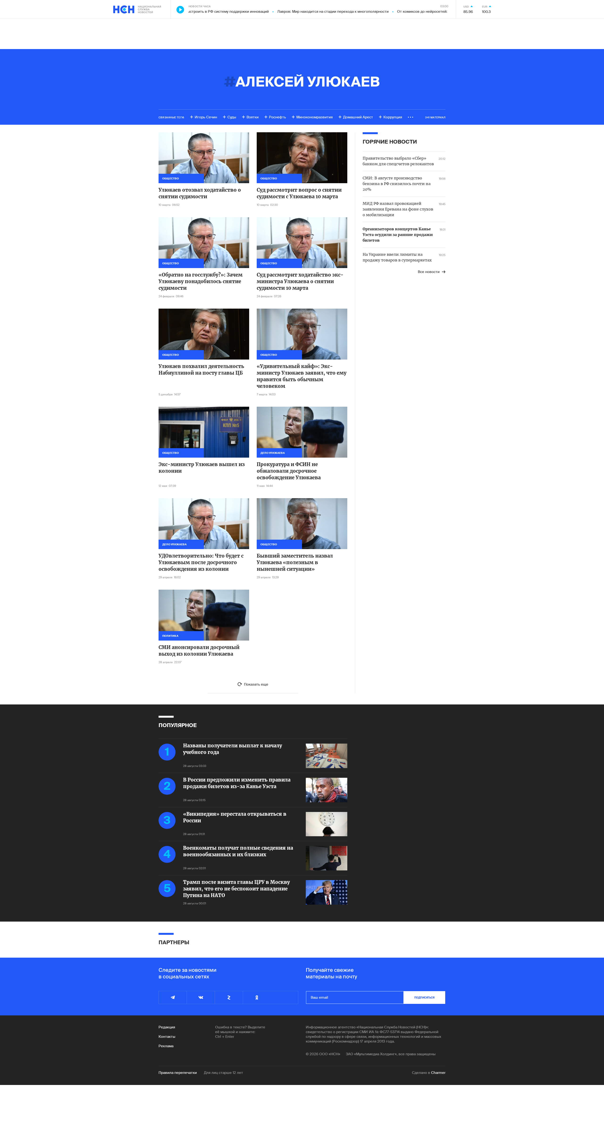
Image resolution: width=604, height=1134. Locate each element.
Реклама (166, 1046)
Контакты (167, 1036)
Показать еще (256, 684)
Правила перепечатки (178, 1072)
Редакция (167, 1027)
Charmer (438, 1072)
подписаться (424, 997)
